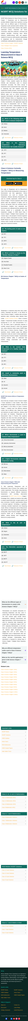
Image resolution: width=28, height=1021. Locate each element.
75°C (4, 237)
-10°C (4, 150)
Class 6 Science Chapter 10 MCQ (9, 689)
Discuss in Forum (18, 137)
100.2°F (4, 562)
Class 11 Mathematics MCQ (9, 801)
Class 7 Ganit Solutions (7, 929)
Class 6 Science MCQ (6, 48)
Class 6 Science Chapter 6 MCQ (9, 682)
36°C (4, 354)
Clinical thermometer (8, 440)
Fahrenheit (5, 134)
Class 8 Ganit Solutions (7, 926)
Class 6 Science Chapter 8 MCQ (9, 684)
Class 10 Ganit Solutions (8, 876)
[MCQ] (3, 2)
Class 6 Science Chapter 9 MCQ (9, 687)
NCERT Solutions (6, 735)
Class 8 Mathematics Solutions (9, 817)
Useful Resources (18, 1010)
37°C (4, 357)
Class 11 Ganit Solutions (8, 873)
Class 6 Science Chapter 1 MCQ (9, 669)
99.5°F (4, 558)
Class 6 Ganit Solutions (7, 932)
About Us (3, 1005)
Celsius (4, 124)
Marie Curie (5, 268)
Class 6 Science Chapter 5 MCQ (9, 679)
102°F (4, 555)
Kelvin (4, 127)
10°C (4, 153)
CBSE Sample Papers (7, 748)
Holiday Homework (5, 1010)
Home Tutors (5, 741)
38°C (4, 360)
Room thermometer (7, 450)
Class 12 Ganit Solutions (8, 870)
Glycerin (5, 385)
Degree (4, 531)
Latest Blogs (17, 1007)
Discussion (3, 1007)
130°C (4, 244)
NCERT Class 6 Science (16, 496)
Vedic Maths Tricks (6, 751)
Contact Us (16, 1005)
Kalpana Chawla (6, 258)
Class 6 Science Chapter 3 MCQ (9, 674)
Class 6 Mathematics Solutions (9, 823)
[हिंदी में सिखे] (16, 2)
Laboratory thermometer (8, 443)
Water (4, 378)
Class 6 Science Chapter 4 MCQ (9, 677)
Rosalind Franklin (7, 265)
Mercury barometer (7, 446)
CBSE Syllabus (5, 738)
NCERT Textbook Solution (11, 318)
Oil (3, 381)
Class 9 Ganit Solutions (7, 879)
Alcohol (4, 388)
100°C (4, 240)
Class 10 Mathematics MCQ (9, 804)
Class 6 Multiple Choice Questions (9, 45)
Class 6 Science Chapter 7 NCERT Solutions (12, 43)
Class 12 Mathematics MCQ (9, 797)
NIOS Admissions (6, 744)
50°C (4, 234)
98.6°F (4, 552)
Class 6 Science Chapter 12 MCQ (9, 694)
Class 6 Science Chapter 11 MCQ (9, 692)
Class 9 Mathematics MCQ (8, 807)
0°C (4, 156)
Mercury (5, 464)
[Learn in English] (13, 2)
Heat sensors (6, 470)
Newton (4, 130)
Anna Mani (5, 261)
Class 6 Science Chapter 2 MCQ (9, 672)
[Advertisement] (14, 295)
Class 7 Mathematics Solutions (9, 820)
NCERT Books (5, 731)
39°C (4, 364)
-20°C (4, 160)
